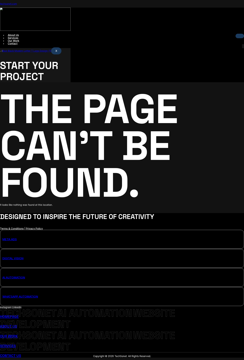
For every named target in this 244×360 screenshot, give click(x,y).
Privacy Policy (34, 228)
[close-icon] (1, 50)
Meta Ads (9, 239)
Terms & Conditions (12, 228)
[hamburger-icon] (240, 36)
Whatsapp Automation (20, 296)
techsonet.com (8, 3)
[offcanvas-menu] (243, 46)
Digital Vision (12, 258)
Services (13, 37)
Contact (13, 43)
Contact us (10, 355)
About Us (13, 35)
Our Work (13, 40)
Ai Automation (13, 277)
